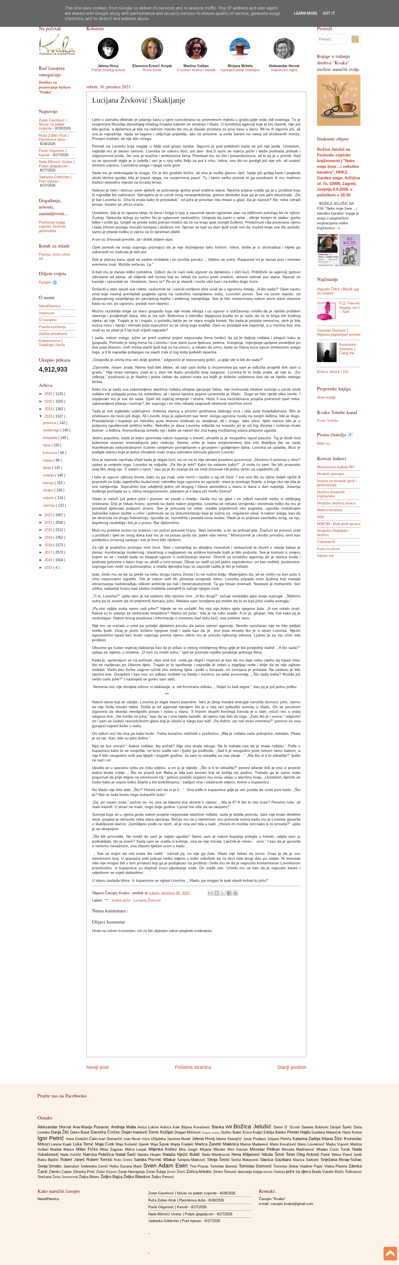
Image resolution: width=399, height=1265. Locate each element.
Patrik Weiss (332, 1155)
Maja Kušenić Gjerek (133, 1144)
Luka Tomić (84, 1144)
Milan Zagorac (112, 1149)
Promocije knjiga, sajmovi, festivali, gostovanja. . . (52, 226)
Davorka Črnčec (106, 1132)
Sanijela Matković (192, 1160)
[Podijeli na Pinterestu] (235, 893)
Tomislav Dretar (286, 1166)
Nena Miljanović (247, 1154)
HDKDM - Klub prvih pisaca (338, 524)
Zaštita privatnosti (53, 334)
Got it (329, 13)
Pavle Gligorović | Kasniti (168, 1207)
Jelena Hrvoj (204, 1138)
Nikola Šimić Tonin (279, 1154)
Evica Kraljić (253, 1132)
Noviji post (97, 1067)
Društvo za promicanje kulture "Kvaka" (55, 87)
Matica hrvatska (329, 510)
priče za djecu (299, 1171)
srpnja (48, 460)
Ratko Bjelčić (49, 1160)
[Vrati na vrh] (390, 1254)
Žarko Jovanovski (65, 1177)
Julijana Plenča (279, 1139)
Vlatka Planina (336, 1166)
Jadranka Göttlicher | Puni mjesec (55, 179)
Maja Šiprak (160, 1144)
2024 (49, 409)
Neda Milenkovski (217, 1155)
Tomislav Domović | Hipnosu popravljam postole (338, 332)
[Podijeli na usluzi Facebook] (229, 893)
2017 (49, 552)
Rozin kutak (152, 70)
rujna (47, 445)
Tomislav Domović (256, 1166)
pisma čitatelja (275, 1171)
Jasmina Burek (179, 1139)
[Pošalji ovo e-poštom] (210, 893)
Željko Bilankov (137, 1176)
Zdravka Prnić (84, 1172)
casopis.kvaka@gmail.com (292, 1204)
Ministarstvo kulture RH (335, 467)
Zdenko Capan (61, 1172)
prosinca (50, 423)
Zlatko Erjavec (107, 1171)
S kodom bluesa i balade (196, 70)
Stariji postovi (291, 1067)
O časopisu (48, 320)
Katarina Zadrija (307, 1138)
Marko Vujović (338, 1144)
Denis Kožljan (161, 1132)
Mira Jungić (189, 1149)
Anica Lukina (149, 1127)
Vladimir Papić (312, 1166)
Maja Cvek (105, 1144)
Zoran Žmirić (176, 1171)
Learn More (305, 13)
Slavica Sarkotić (307, 1160)
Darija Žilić (60, 1132)
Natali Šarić (126, 1154)
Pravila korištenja (52, 327)
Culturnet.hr (326, 542)
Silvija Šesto (219, 1159)
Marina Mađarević (255, 1144)
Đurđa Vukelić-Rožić (328, 1172)
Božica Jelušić (253, 1126)
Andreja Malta (124, 1127)
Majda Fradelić (182, 1144)
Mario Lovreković (311, 1144)
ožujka (48, 490)
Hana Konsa (352, 1132)
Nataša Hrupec (150, 1155)
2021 (49, 522)
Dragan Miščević (188, 1132)
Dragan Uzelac (211, 1132)
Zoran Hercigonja (132, 1172)
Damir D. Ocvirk (288, 1127)
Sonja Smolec (50, 1166)
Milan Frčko (88, 1149)
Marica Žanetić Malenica (217, 1144)
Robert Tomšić (100, 1159)
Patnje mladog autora (108, 70)
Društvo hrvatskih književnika (331, 494)
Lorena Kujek (62, 1144)
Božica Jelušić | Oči (333, 372)
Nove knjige (326, 397)
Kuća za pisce (328, 549)
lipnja (47, 468)
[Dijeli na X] (223, 893)
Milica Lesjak (137, 1149)
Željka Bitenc (90, 1177)
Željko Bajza (112, 1176)
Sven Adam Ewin (166, 1165)
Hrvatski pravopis (330, 474)
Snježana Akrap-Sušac (341, 1159)
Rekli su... (325, 443)
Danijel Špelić (342, 1127)
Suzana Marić (131, 1166)
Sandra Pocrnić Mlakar (155, 1159)
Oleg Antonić (308, 1154)
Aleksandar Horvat (55, 1127)
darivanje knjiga (251, 1172)
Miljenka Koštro (163, 1149)
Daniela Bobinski (316, 1127)
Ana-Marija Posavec (92, 1127)
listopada (50, 438)
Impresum (47, 313)
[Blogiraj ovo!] (216, 893)
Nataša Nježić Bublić (182, 1154)
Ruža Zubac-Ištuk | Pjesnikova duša (54, 137)
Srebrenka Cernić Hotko (100, 1166)
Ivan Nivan (133, 1139)
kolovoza (50, 453)
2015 (49, 568)
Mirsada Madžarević (299, 1149)
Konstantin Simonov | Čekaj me (347, 349)
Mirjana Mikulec (213, 1149)
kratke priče (121, 900)
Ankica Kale (170, 1127)
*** (107, 900)
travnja (49, 483)
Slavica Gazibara (276, 1159)
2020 (49, 530)
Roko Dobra (124, 1160)
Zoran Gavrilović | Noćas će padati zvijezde (52, 124)
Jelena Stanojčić (229, 1139)
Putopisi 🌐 (48, 282)
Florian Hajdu (299, 1132)
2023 (49, 416)
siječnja (49, 505)
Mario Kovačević (284, 1144)
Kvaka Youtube (327, 420)
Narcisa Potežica (99, 1154)
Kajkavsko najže (284, 70)
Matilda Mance (63, 1149)
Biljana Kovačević (196, 1127)
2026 (49, 394)
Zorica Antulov (199, 1171)
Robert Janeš (73, 1159)
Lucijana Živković (147, 900)
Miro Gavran (238, 1149)
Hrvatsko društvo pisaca (336, 503)
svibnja (49, 475)
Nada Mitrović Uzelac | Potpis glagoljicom (56, 164)
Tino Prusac (200, 1166)
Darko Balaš (80, 1132)
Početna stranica (193, 1067)
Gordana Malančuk (327, 1132)
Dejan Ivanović (135, 1132)
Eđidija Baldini (275, 1132)
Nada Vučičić (71, 1155)
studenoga (51, 430)
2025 (49, 401)
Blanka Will (222, 1127)
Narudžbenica (49, 306)
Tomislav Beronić (224, 1166)
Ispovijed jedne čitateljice (240, 70)
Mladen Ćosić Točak (334, 1149)
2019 (49, 537)
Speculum (72, 1166)
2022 (49, 515)
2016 (49, 560)
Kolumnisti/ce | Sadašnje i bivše (52, 343)
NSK (320, 517)
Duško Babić (231, 1132)
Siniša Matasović (245, 1160)
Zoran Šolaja (156, 1172)
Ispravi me (325, 556)
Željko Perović (162, 1177)
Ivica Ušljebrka (154, 1139)
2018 (49, 545)
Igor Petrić (51, 1138)
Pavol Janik (352, 1155)
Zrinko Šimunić (225, 1172)
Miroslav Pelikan (266, 1149)
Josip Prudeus (255, 1139)
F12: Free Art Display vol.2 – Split (349, 307)
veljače (49, 498)
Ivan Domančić (111, 1139)
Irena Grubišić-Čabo (82, 1139)
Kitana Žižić (333, 1138)
